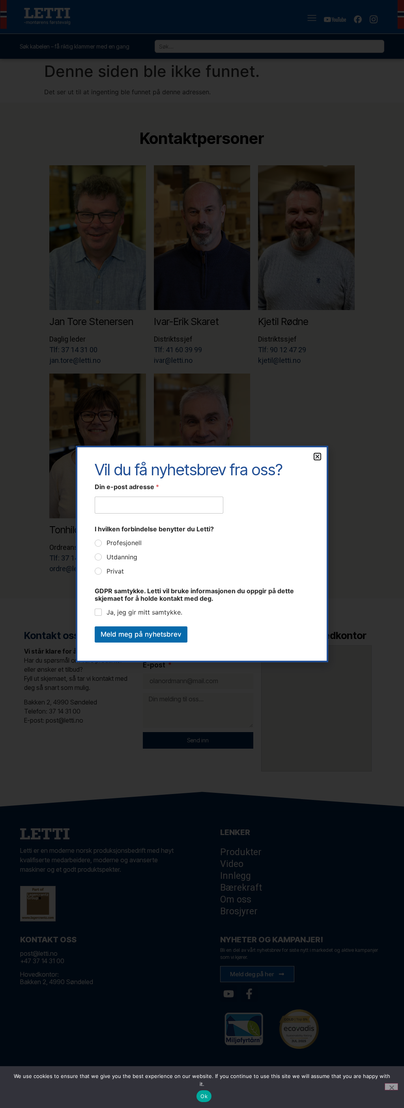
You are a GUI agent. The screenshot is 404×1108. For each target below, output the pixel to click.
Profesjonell (124, 543)
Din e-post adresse (127, 487)
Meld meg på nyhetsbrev (141, 634)
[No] (391, 1086)
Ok (204, 1096)
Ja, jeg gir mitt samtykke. (144, 612)
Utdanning (122, 557)
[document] (202, 554)
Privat (115, 571)
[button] (317, 457)
